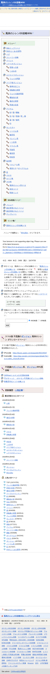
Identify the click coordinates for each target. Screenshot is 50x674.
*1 (34, 269)
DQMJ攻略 (40, 640)
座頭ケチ (13, 168)
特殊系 (12, 157)
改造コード (14, 189)
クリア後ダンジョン (14, 83)
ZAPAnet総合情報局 (15, 610)
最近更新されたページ (15, 208)
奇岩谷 (8, 442)
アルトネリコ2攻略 (20, 634)
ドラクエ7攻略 (24, 646)
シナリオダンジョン (14, 64)
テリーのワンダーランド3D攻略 (23, 643)
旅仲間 (9, 161)
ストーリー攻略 (12, 57)
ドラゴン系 (14, 146)
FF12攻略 (12, 649)
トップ (3, 8)
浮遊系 (12, 150)
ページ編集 (34, 8)
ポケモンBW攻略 (24, 628)
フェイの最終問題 (16, 94)
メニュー (9, 205)
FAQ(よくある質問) (13, 51)
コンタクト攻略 (28, 657)
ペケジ (12, 165)
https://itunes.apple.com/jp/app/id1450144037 (30, 353)
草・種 (23, 116)
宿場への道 (14, 67)
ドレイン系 (14, 139)
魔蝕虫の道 (14, 97)
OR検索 (43, 321)
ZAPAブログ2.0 (12, 660)
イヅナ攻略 (17, 657)
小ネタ (9, 175)
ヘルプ (25, 8)
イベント (9, 61)
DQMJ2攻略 (6, 643)
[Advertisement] (25, 20)
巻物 (17, 116)
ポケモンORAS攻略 (38, 628)
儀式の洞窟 (14, 101)
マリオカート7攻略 (24, 652)
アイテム (9, 109)
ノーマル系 (14, 131)
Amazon (31, 663)
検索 (20, 8)
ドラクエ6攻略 (12, 646)
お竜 (18, 165)
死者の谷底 (14, 105)
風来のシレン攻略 (24, 649)
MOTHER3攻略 (38, 649)
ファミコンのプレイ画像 (17, 663)
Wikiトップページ (13, 48)
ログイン (46, 11)
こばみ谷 (13, 71)
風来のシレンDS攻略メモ (17, 5)
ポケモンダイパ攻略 (9, 631)
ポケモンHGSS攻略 (9, 628)
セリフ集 (9, 179)
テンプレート (11, 214)
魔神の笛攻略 (6, 657)
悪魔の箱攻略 (26, 654)
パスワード (43, 294)
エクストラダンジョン (15, 75)
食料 (17, 120)
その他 (9, 182)
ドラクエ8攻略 (36, 646)
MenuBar (24, 233)
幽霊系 (12, 135)
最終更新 (14, 8)
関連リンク (14, 193)
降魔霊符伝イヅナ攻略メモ (14, 381)
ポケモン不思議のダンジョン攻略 (30, 631)
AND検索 (33, 321)
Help (8, 502)
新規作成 (43, 8)
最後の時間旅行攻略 (39, 654)
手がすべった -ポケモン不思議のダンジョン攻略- (24, 378)
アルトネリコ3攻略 (35, 634)
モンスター (10, 127)
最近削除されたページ (15, 211)
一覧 (8, 8)
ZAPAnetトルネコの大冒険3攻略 (16, 375)
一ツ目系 (13, 142)
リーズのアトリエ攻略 (26, 637)
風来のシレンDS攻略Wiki (13, 2)
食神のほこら (15, 86)
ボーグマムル (23, 168)
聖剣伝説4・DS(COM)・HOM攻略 (22, 640)
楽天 (36, 663)
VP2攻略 (5, 640)
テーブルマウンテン (13, 470)
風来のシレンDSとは (18, 185)
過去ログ (37, 11)
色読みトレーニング (26, 660)
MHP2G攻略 (36, 652)
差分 (48, 8)
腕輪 (17, 112)
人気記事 (19, 390)
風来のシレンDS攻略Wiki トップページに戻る (22, 616)
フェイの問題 (15, 79)
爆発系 (12, 153)
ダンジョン (26, 336)
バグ (8, 54)
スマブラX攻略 (41, 637)
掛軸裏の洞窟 (15, 90)
